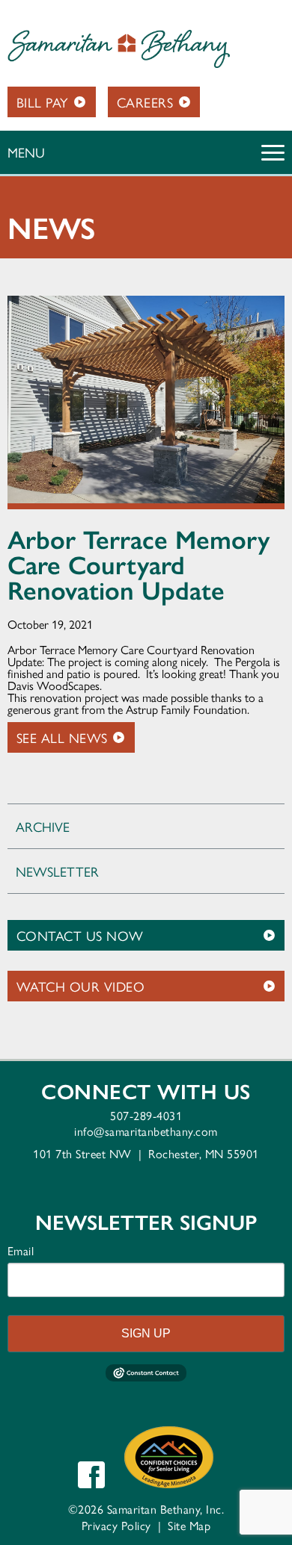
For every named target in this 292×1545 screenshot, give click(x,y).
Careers (145, 102)
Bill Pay (42, 102)
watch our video (80, 986)
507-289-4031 (146, 1115)
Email (20, 1251)
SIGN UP (146, 1333)
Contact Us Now (80, 935)
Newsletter (57, 871)
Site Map (189, 1525)
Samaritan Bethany (118, 49)
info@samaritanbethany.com (146, 1131)
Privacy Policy (116, 1525)
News (51, 228)
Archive (43, 826)
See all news (62, 737)
